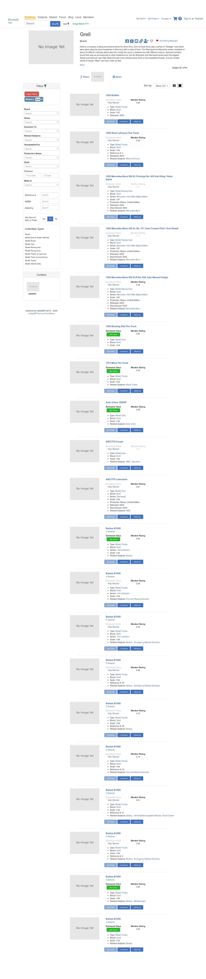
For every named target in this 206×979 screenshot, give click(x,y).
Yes (43, 218)
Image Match (81, 23)
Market (53, 17)
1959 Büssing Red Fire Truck (121, 326)
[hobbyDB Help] (180, 17)
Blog (70, 17)
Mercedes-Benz (133, 210)
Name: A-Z (161, 85)
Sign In (187, 18)
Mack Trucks (131, 384)
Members (88, 17)
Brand (27, 109)
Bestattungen (140, 901)
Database (30, 17)
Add (65, 23)
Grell (118, 109)
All (50, 218)
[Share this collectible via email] (136, 41)
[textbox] (41, 113)
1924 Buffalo (112, 95)
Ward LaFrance (133, 158)
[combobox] (41, 113)
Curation (165, 18)
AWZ (128, 461)
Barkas (129, 555)
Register (199, 18)
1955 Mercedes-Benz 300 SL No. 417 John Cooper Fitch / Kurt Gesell (142, 228)
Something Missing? (169, 40)
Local (78, 17)
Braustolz (136, 461)
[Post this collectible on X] (132, 41)
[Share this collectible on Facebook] (127, 41)
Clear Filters (31, 94)
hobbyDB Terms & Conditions (41, 313)
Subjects (42, 17)
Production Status (33, 153)
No (56, 218)
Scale (26, 162)
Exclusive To (30, 126)
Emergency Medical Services (147, 642)
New (54, 23)
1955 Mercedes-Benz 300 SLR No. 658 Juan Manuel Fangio (137, 277)
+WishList (137, 121)
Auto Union (131, 423)
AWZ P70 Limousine (116, 479)
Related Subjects (32, 135)
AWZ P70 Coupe (114, 441)
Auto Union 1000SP (116, 402)
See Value (113, 334)
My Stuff (140, 18)
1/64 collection (123, 549)
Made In (28, 180)
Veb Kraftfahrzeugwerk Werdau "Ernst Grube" (154, 815)
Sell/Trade (153, 18)
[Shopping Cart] (175, 17)
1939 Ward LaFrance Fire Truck (122, 133)
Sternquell (121, 496)
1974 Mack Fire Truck (117, 362)
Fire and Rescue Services (137, 598)
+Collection (123, 121)
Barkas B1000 (113, 528)
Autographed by (32, 144)
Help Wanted (113, 102)
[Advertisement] (103, 7)
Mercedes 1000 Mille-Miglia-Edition (132, 196)
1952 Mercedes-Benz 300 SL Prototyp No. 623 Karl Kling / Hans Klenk (139, 178)
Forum (62, 17)
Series (27, 118)
